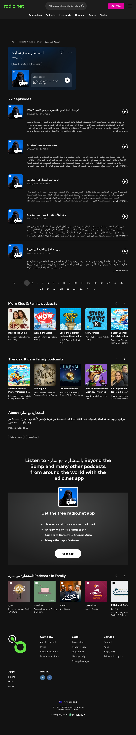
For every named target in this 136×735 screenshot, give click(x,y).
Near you (80, 15)
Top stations (35, 15)
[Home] (13, 41)
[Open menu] (130, 6)
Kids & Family (19, 64)
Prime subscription (113, 656)
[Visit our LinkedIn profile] (42, 677)
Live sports (65, 15)
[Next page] (88, 289)
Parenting (35, 64)
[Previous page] (21, 283)
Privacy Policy (79, 647)
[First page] (14, 283)
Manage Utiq (78, 656)
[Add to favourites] (61, 52)
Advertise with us (49, 652)
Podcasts (50, 15)
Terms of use (78, 642)
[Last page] (94, 289)
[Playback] (67, 80)
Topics (103, 15)
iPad (10, 681)
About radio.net (48, 642)
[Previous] (116, 302)
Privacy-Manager (80, 661)
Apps (106, 647)
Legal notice (78, 652)
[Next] (124, 302)
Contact (108, 642)
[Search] (83, 6)
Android (12, 686)
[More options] (70, 52)
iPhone (11, 677)
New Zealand (70, 702)
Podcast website (16, 428)
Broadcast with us (49, 656)
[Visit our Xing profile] (49, 677)
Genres (92, 15)
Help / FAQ (109, 652)
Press (43, 647)
